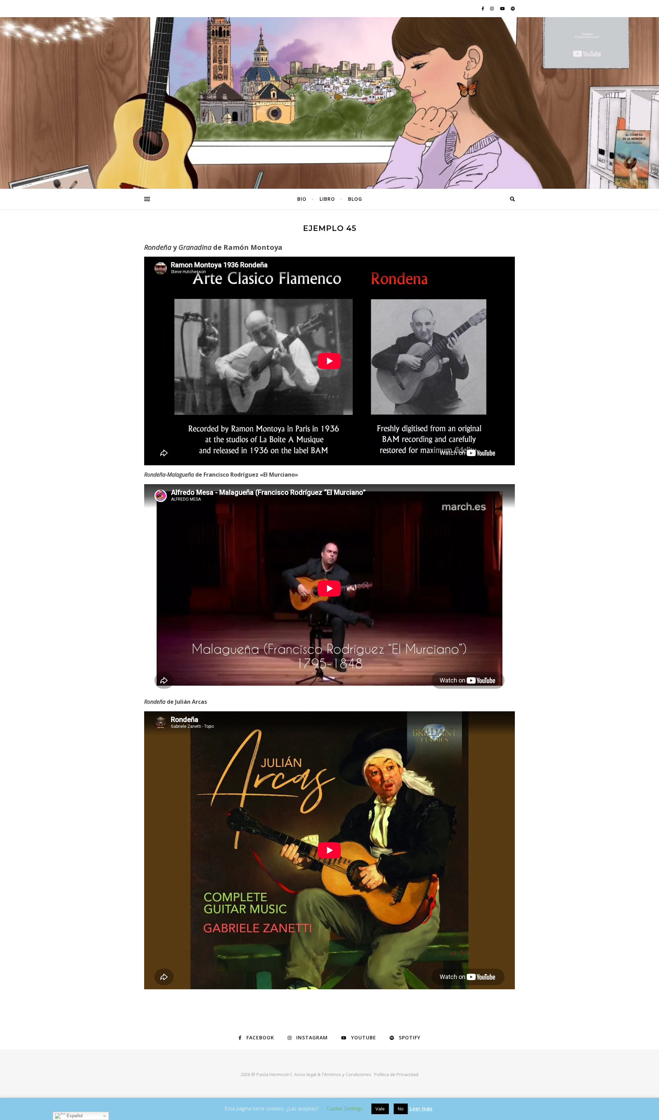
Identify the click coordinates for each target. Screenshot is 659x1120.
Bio (302, 199)
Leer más (420, 1108)
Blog (355, 199)
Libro (327, 199)
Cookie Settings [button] (345, 1108)
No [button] (401, 1109)
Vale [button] (380, 1109)
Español (74, 1115)
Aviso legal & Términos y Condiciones (332, 1074)
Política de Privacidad (396, 1074)
